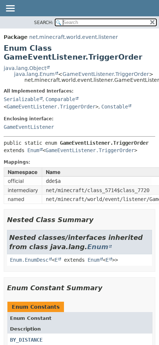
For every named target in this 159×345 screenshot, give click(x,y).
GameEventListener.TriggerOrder (105, 74)
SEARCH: (43, 22)
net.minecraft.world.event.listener (73, 37)
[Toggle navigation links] (10, 9)
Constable (114, 107)
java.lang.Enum (34, 74)
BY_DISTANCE (26, 340)
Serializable (21, 99)
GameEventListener (29, 127)
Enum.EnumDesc (29, 260)
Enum (33, 150)
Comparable (60, 99)
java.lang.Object (25, 68)
